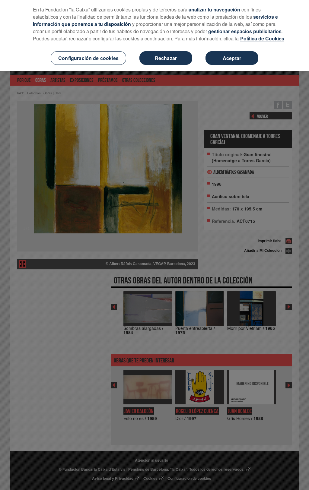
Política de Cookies (262, 38)
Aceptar (232, 58)
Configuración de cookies (88, 58)
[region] (154, 35)
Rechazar (166, 58)
